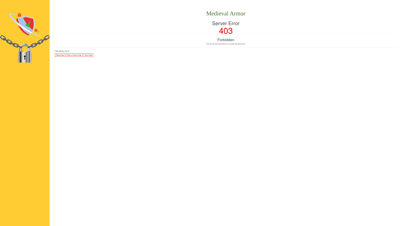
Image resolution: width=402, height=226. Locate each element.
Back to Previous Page (74, 55)
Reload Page (60, 55)
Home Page (88, 55)
